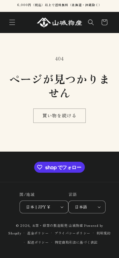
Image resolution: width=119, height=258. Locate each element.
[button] (12, 22)
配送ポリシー (38, 242)
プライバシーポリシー (72, 232)
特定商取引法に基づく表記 (76, 242)
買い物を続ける (59, 115)
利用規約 (103, 232)
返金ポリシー (38, 232)
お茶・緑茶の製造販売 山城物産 (57, 225)
